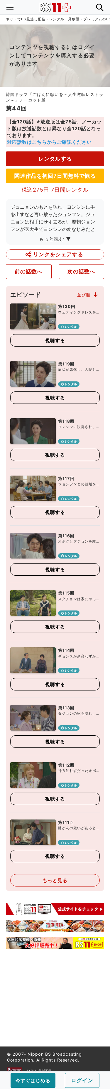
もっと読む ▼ (55, 239)
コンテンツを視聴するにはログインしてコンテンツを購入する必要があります (52, 55)
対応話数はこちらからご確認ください (49, 142)
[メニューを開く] (10, 7)
